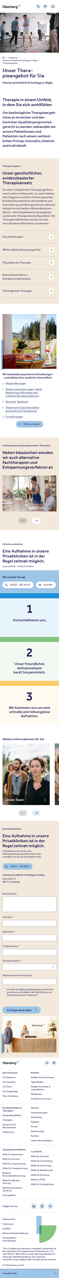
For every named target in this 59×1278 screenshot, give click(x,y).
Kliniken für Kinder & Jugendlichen (41, 1088)
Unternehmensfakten (42, 1140)
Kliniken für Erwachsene (42, 1077)
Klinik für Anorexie (40, 1156)
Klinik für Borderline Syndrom (12, 1189)
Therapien (8, 1119)
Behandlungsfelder (12, 1115)
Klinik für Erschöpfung (42, 1160)
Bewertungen (38, 1131)
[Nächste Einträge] (36, 813)
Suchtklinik (36, 1151)
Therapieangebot (10, 63)
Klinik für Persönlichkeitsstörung (14, 1174)
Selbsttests (8, 1132)
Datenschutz (9, 1219)
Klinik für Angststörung (14, 1163)
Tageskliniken (37, 1082)
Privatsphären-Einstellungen (10, 1239)
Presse (34, 1126)
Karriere (35, 1135)
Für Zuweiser (9, 1082)
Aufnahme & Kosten (41, 1098)
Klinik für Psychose (40, 1175)
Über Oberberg (10, 1096)
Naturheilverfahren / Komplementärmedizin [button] (17, 276)
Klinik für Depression (13, 1154)
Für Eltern (7, 1086)
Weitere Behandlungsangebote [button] (22, 249)
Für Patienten (9, 1077)
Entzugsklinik (9, 1195)
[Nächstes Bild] (36, 521)
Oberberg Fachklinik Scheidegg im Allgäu (20, 60)
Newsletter (36, 1117)
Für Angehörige (10, 1091)
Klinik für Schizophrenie (42, 1184)
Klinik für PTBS (38, 1179)
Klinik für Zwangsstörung (15, 1168)
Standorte (13, 57)
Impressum (8, 1223)
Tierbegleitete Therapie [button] (17, 291)
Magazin (35, 1121)
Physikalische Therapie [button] (17, 262)
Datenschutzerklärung (30, 989)
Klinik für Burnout (11, 1159)
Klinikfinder (36, 1094)
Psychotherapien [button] (13, 236)
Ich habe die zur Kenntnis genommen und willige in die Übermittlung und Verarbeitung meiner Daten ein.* (30, 992)
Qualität (7, 1228)
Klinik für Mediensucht (42, 1170)
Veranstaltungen (39, 1112)
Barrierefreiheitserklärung (15, 1233)
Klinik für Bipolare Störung (11, 1182)
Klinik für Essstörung (41, 1165)
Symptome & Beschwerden (9, 1126)
